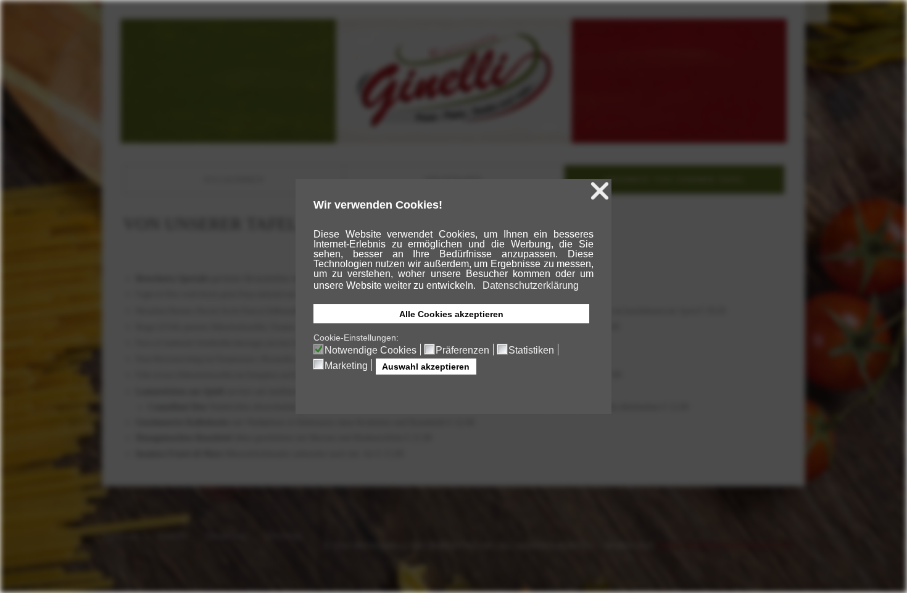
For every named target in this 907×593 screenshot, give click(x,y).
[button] (477, 286)
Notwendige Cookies (370, 350)
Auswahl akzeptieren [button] (426, 366)
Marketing (346, 366)
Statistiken (531, 350)
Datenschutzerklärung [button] (530, 285)
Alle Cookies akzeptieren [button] (451, 314)
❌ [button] (600, 191)
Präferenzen (462, 350)
